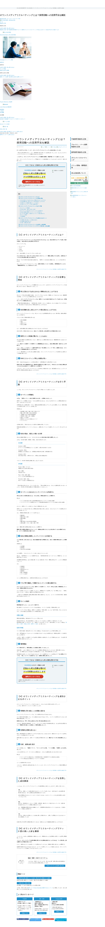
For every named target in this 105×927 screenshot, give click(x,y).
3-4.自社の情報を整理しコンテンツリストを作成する (31, 212)
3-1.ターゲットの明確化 (25, 207)
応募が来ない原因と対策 (24, 883)
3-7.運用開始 (22, 216)
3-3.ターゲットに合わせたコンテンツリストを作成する (31, 210)
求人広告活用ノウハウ (31, 8)
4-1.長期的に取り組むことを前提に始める (28, 219)
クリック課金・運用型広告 (79, 166)
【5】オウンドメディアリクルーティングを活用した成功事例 (32, 224)
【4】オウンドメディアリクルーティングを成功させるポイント (32, 218)
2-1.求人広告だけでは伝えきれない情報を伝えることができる (33, 200)
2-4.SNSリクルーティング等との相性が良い (29, 204)
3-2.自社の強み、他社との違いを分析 (27, 209)
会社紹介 (2, 119)
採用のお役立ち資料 (14, 76)
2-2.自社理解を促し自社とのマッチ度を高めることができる (32, 201)
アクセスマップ (12, 119)
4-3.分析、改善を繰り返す (25, 222)
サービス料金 (3, 68)
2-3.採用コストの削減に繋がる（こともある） (29, 202)
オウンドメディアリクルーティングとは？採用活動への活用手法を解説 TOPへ (52, 269)
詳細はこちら (25, 913)
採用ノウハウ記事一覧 (5, 76)
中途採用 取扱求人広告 (78, 139)
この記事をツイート (37, 920)
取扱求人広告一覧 (4, 29)
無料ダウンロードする (33, 181)
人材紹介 (2, 111)
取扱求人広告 (3, 23)
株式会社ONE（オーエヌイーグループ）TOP (10, 18)
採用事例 (2, 109)
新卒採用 (15, 29)
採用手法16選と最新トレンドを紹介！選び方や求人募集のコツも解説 (34, 878)
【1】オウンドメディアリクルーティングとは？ (29, 196)
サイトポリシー (21, 119)
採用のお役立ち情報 (4, 70)
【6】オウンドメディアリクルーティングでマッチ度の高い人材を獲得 (34, 226)
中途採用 (10, 29)
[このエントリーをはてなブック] (62, 146)
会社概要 (2, 112)
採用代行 (2, 62)
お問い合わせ (11, 28)
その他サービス (55, 29)
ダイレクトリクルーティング (30, 29)
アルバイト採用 (20, 29)
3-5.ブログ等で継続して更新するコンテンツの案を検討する (32, 213)
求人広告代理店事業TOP (21, 8)
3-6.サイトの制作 (23, 214)
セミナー (22, 76)
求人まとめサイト (41, 29)
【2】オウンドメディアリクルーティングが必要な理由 (30, 198)
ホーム (1, 21)
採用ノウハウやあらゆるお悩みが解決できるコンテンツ (40, 887)
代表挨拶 (6, 119)
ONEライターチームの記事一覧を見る (55, 865)
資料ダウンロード (12, 131)
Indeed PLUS (49, 29)
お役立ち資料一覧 (4, 28)
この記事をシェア (24, 919)
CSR (17, 119)
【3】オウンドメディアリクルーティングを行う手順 (30, 206)
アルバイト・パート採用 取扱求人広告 (79, 145)
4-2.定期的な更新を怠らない (26, 221)
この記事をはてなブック (61, 920)
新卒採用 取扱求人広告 (78, 152)
